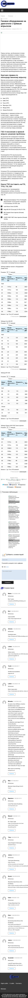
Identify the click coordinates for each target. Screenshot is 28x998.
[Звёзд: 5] (24, 479)
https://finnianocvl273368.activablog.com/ (18, 636)
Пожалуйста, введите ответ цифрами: (12, 563)
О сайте (12, 983)
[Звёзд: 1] (3, 479)
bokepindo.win (11, 770)
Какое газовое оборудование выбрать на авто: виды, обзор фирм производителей (13, 530)
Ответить (11, 604)
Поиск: (10, 274)
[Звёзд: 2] (8, 479)
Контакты (19, 983)
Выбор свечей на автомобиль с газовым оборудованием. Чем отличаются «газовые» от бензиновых (13, 516)
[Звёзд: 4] (19, 479)
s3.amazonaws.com (13, 805)
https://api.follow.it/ (18, 965)
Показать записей (8, 272)
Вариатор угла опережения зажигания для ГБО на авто (13, 502)
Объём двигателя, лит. (10, 278)
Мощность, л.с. (19, 278)
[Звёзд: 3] (14, 479)
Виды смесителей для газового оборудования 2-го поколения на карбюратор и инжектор (13, 545)
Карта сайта (4, 983)
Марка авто (3, 278)
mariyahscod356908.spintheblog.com (17, 601)
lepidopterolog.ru (12, 844)
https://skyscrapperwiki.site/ (14, 618)
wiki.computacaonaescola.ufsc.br (16, 947)
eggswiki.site (11, 673)
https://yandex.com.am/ (13, 905)
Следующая (22, 316)
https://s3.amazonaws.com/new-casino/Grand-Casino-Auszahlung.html (16, 825)
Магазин (3, 989)
